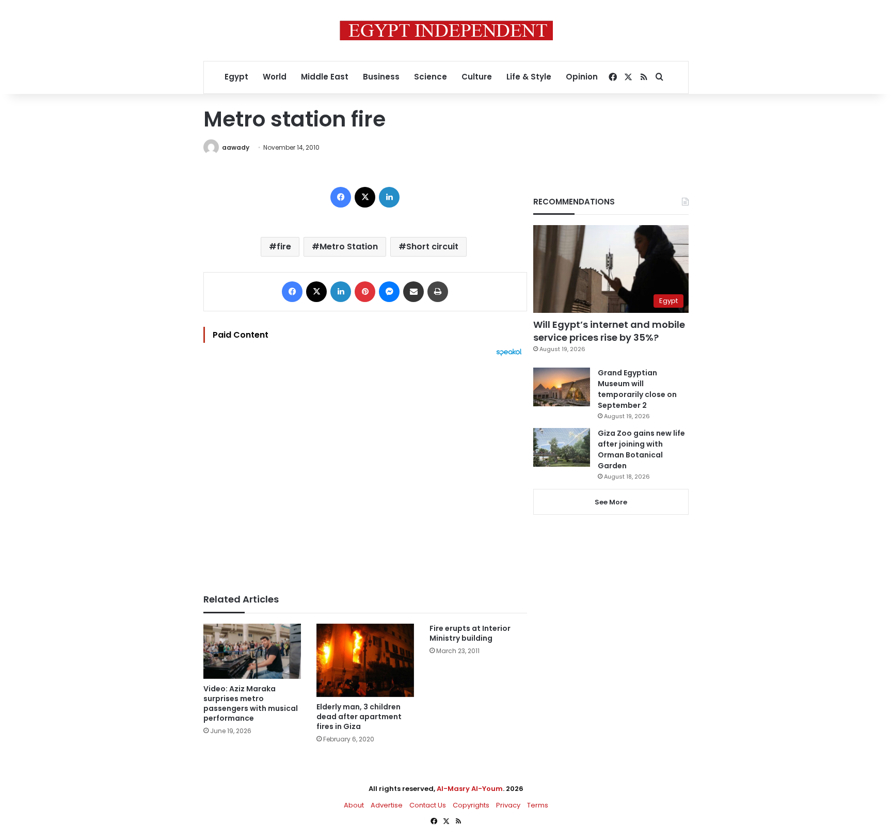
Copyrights (471, 805)
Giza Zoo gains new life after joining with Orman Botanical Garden (641, 449)
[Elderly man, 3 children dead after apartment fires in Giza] (365, 660)
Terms (537, 805)
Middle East (324, 76)
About (354, 805)
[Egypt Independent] (446, 30)
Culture (476, 76)
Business (381, 76)
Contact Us (427, 805)
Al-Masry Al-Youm (470, 789)
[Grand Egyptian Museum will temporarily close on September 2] (561, 387)
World (274, 76)
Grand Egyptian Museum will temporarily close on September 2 (637, 389)
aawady (235, 147)
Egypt (236, 76)
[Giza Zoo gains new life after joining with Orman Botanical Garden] (561, 447)
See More (611, 502)
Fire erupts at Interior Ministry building (470, 633)
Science (430, 76)
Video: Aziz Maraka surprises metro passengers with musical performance (250, 703)
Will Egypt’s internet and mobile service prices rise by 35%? (609, 331)
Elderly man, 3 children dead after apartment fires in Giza (359, 717)
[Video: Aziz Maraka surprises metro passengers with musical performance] (252, 651)
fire (284, 246)
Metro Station (349, 246)
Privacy (508, 805)
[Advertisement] (365, 470)
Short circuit (432, 246)
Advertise (387, 805)
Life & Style (528, 76)
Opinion (582, 76)
